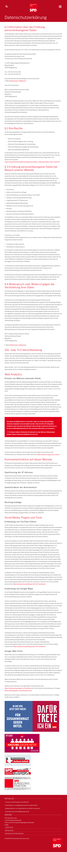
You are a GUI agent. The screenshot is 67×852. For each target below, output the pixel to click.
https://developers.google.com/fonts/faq (18, 688)
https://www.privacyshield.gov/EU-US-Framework (29, 584)
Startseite (9, 827)
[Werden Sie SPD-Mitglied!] (32, 716)
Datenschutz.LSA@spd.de (17, 81)
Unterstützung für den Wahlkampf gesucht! (17, 811)
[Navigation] (60, 6)
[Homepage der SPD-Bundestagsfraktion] (18, 783)
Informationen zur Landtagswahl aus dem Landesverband (21, 805)
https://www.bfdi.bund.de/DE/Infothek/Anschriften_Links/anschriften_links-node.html (32, 162)
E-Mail (6, 825)
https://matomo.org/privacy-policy (48, 454)
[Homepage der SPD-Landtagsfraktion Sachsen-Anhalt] (18, 771)
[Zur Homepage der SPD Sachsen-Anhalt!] (18, 760)
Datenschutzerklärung (14, 833)
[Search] (6, 6)
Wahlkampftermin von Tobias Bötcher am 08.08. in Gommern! (22, 808)
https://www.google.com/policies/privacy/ (18, 690)
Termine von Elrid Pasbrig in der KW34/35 (17, 802)
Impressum (9, 830)
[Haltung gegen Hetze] (22, 743)
